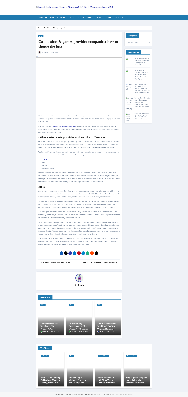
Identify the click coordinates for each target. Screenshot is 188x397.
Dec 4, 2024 (110, 331)
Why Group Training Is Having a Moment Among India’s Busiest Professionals (51, 381)
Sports (108, 17)
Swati (46, 52)
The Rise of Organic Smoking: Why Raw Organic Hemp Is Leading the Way (106, 327)
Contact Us (42, 17)
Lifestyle (45, 356)
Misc (40, 36)
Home (52, 17)
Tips (71, 356)
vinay (102, 331)
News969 (97, 394)
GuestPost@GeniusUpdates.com (121, 394)
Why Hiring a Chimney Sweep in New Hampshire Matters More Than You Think (78, 382)
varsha (45, 331)
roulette (44, 159)
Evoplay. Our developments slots (64, 126)
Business (61, 17)
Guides (90, 17)
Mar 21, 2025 (55, 331)
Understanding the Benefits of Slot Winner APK (49, 326)
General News (103, 356)
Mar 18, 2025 (83, 331)
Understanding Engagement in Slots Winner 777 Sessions (78, 326)
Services (80, 17)
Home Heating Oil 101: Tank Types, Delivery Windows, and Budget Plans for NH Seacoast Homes (107, 382)
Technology (118, 17)
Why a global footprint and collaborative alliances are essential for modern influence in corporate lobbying (136, 382)
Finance (71, 17)
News (99, 17)
